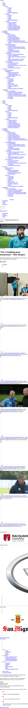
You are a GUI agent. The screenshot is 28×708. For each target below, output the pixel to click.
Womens (7, 13)
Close (2, 221)
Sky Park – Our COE (12, 84)
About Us (7, 77)
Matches (10, 7)
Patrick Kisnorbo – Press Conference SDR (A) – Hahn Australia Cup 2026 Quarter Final (13, 467)
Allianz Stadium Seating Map (14, 75)
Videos (4, 4)
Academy (7, 21)
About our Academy (12, 22)
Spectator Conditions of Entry (11, 669)
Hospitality (5, 31)
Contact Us (7, 662)
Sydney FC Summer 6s (13, 55)
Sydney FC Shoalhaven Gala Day (15, 60)
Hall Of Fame (11, 83)
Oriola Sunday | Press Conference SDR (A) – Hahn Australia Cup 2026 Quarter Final (13, 438)
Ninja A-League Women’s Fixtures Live (13, 298)
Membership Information (13, 72)
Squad (9, 10)
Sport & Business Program (11, 660)
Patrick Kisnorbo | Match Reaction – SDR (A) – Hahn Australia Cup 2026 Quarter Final (13, 353)
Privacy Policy (6, 671)
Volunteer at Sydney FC (13, 86)
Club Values (10, 78)
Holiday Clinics (11, 34)
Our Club (5, 69)
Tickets (9, 11)
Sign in (7, 707)
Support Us (10, 97)
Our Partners (11, 66)
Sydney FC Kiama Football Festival (16, 54)
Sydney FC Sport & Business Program (16, 46)
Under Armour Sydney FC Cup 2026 (16, 59)
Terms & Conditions (7, 672)
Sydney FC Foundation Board (14, 93)
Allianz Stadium (11, 76)
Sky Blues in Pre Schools (13, 50)
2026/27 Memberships (13, 12)
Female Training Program (13, 39)
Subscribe (7, 664)
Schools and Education (10, 44)
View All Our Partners (5, 637)
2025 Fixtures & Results (13, 29)
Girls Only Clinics (12, 35)
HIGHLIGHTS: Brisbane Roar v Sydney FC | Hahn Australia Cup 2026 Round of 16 (13, 524)
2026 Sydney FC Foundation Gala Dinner (17, 95)
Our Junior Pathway (12, 64)
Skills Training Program (13, 37)
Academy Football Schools (14, 27)
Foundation (5, 89)
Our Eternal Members (12, 73)
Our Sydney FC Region (13, 62)
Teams (4, 5)
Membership (8, 71)
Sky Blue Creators (9, 70)
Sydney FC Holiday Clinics (11, 656)
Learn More (10, 98)
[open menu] (0, 209)
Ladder (9, 9)
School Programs (11, 45)
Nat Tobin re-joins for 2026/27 (11, 325)
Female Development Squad (14, 28)
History (9, 82)
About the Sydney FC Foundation (15, 92)
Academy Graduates (12, 24)
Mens (6, 6)
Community (5, 32)
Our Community (9, 61)
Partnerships (10, 81)
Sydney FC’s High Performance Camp (16, 40)
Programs (7, 33)
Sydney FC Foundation (10, 91)
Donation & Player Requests (14, 67)
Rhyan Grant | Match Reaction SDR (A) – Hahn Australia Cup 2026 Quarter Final (13, 410)
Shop (4, 216)
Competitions (8, 53)
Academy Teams (11, 23)
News (4, 2)
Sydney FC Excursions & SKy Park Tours (17, 65)
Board (9, 87)
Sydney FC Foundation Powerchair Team (17, 94)
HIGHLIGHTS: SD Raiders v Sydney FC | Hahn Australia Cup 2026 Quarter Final (13, 382)
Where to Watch (8, 666)
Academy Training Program (14, 26)
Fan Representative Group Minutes (15, 88)
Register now (3, 707)
